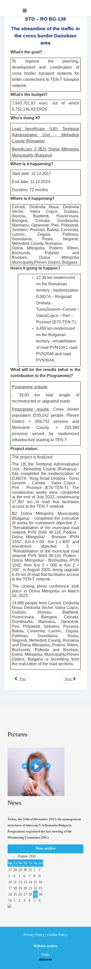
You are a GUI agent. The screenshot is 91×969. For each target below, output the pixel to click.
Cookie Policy (57, 935)
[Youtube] (51, 721)
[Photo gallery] (45, 772)
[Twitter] (33, 721)
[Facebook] (16, 721)
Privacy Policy (34, 935)
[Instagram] (69, 721)
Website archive (46, 946)
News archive (46, 848)
